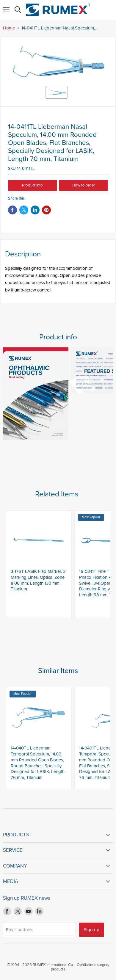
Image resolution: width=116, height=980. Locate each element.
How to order (83, 185)
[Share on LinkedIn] (35, 210)
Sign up (91, 930)
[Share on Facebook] (12, 210)
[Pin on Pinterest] (46, 210)
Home (9, 28)
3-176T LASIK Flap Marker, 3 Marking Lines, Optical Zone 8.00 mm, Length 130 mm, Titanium (38, 580)
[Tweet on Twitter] (23, 210)
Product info (32, 185)
